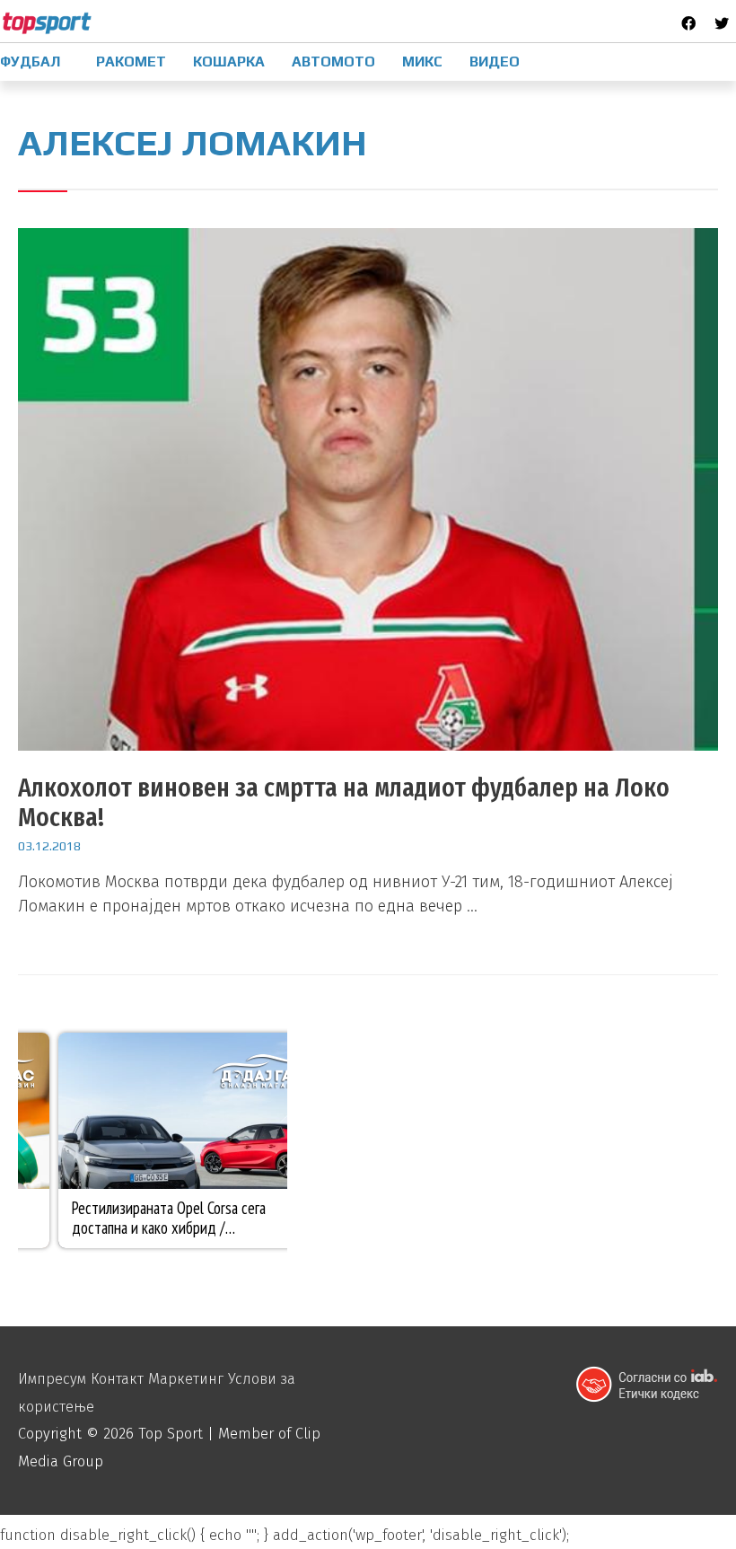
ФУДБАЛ (30, 61)
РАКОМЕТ (131, 61)
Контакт (117, 1378)
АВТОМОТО (333, 61)
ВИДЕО (494, 61)
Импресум (52, 1378)
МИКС (422, 61)
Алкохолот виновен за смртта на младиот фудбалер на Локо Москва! (344, 802)
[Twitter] (721, 23)
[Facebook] (688, 23)
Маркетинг (185, 1378)
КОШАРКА (229, 61)
